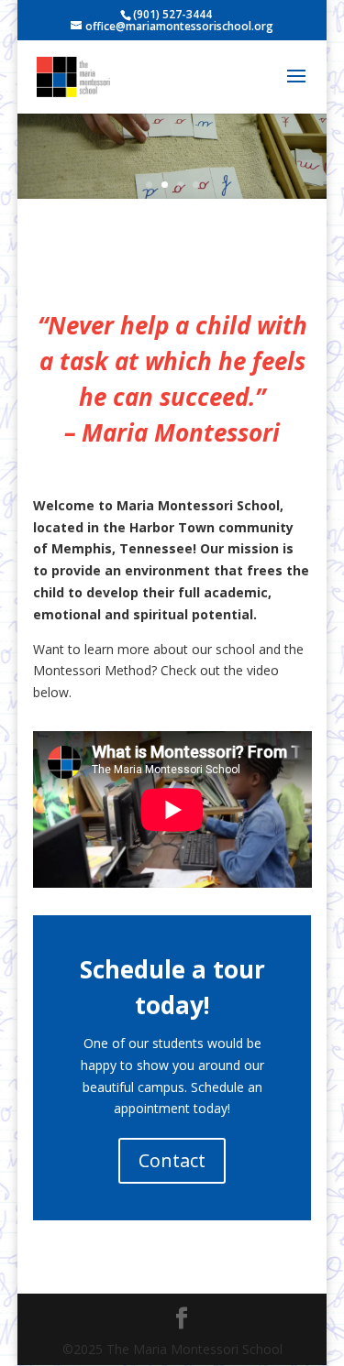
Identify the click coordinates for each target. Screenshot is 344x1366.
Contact (172, 1160)
